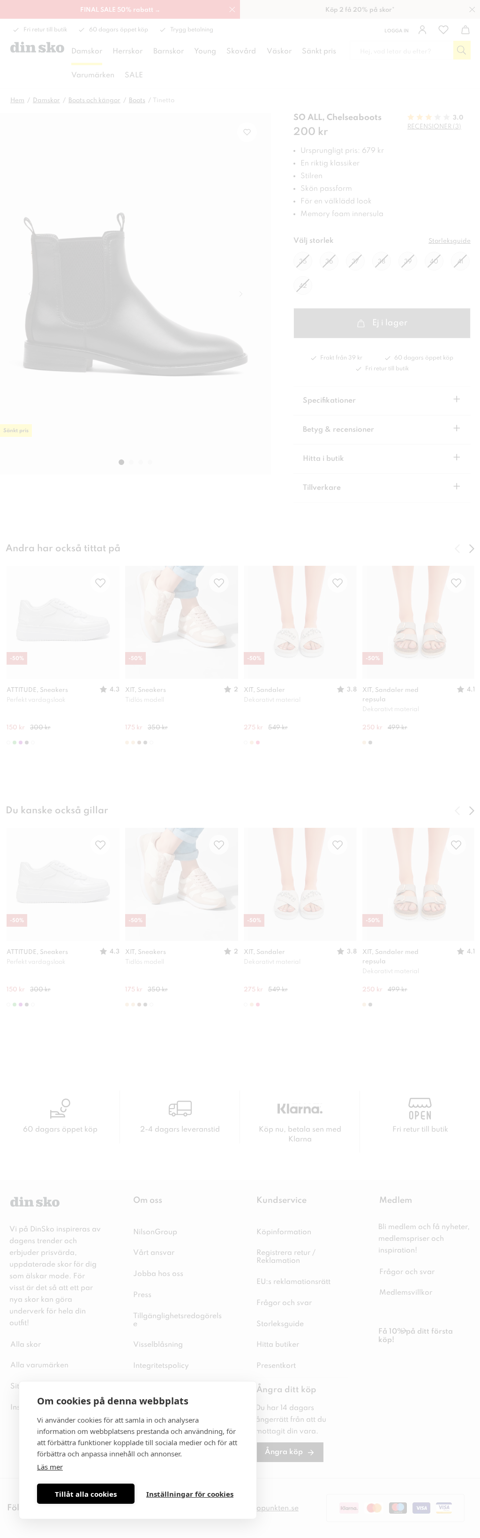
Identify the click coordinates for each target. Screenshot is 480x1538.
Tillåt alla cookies (86, 1494)
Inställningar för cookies (189, 1494)
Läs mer (50, 1466)
